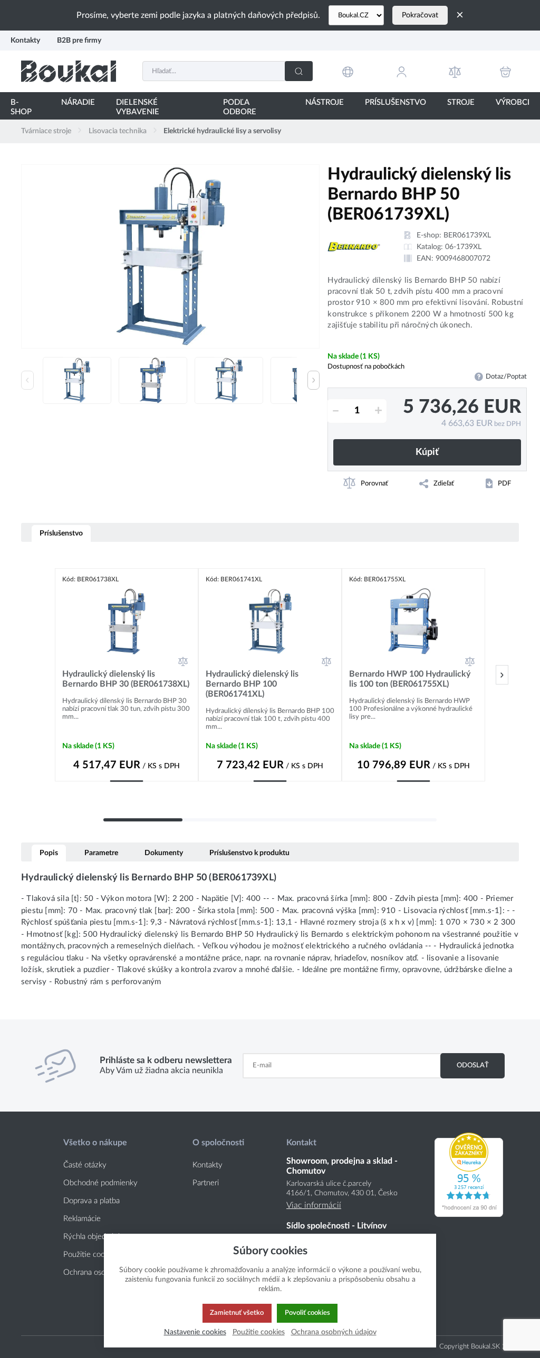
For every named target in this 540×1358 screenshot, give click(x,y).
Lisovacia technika (118, 131)
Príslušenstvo (61, 533)
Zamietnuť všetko (237, 1312)
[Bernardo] (353, 247)
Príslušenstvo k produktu (249, 853)
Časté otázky (85, 1165)
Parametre (101, 853)
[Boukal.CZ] (356, 15)
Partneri (205, 1183)
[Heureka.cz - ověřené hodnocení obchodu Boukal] (469, 1214)
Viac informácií (313, 1205)
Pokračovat (420, 15)
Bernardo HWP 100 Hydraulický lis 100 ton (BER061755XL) (409, 679)
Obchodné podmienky (100, 1183)
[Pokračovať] (502, 675)
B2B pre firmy (79, 40)
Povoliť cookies (307, 1312)
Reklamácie (82, 1219)
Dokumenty (163, 853)
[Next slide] (313, 380)
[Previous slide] (27, 380)
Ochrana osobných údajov (334, 1332)
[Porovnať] (183, 661)
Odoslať (473, 1065)
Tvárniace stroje (46, 131)
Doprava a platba (91, 1201)
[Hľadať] (299, 71)
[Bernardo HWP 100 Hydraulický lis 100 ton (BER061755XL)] (413, 621)
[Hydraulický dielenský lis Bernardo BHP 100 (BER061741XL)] (270, 621)
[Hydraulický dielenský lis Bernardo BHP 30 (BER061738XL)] (126, 621)
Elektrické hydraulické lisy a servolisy (222, 131)
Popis (49, 853)
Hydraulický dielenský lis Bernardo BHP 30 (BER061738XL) (125, 679)
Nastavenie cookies (195, 1332)
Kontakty (25, 40)
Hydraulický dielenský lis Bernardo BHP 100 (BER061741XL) (252, 684)
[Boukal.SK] (68, 71)
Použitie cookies (259, 1332)
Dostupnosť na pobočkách (365, 366)
